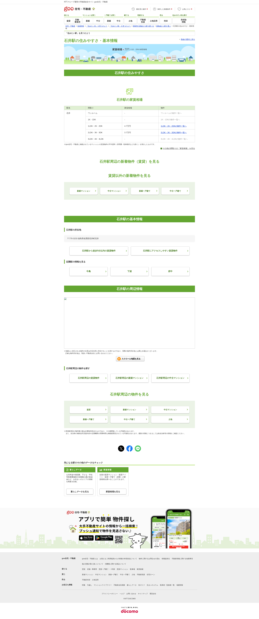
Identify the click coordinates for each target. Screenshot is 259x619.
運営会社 (153, 594)
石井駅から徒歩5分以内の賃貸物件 (99, 251)
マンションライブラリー (103, 585)
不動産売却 (86, 580)
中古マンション (101, 575)
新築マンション (87, 575)
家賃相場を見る (113, 491)
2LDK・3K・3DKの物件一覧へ (174, 132)
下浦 (129, 271)
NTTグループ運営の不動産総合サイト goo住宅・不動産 (86, 2)
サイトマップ (143, 594)
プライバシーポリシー (110, 594)
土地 (133, 575)
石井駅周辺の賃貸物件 (88, 378)
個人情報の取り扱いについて (92, 564)
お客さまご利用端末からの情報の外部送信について (118, 559)
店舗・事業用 (92, 569)
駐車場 (132, 569)
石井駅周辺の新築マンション (129, 378)
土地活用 (95, 580)
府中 (170, 271)
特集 (83, 585)
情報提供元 (166, 559)
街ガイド (141, 585)
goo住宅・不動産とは (90, 559)
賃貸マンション (122, 569)
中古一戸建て (125, 575)
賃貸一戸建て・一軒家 (107, 569)
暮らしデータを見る (80, 491)
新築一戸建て (113, 575)
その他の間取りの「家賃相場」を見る (179, 148)
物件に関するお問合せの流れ (149, 559)
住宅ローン (151, 575)
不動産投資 (141, 575)
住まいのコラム (152, 585)
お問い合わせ (131, 594)
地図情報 (179, 585)
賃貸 (83, 569)
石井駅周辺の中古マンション (170, 378)
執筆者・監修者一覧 (167, 585)
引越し (89, 585)
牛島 (88, 271)
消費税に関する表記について (115, 564)
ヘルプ (122, 594)
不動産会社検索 (119, 585)
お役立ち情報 (67, 585)
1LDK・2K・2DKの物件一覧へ (174, 126)
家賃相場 (140, 569)
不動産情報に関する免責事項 (182, 559)
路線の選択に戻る (188, 39)
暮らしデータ (132, 585)
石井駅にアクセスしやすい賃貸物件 (160, 251)
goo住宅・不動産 (69, 558)
